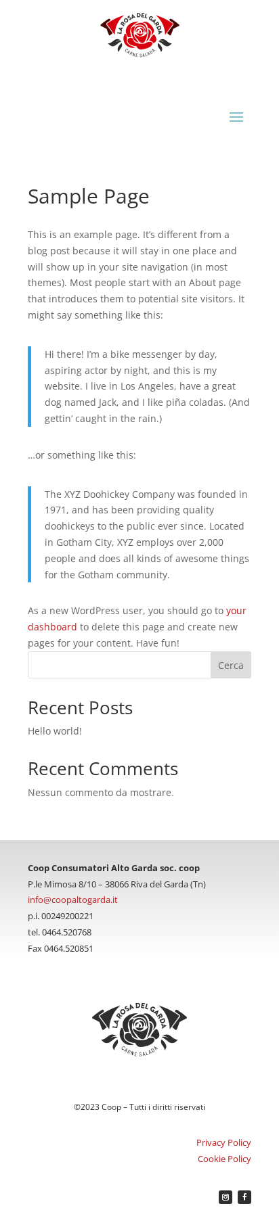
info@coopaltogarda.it (73, 899)
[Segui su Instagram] (225, 1197)
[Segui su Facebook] (244, 1197)
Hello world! (55, 730)
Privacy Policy (223, 1142)
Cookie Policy (224, 1159)
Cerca (231, 665)
